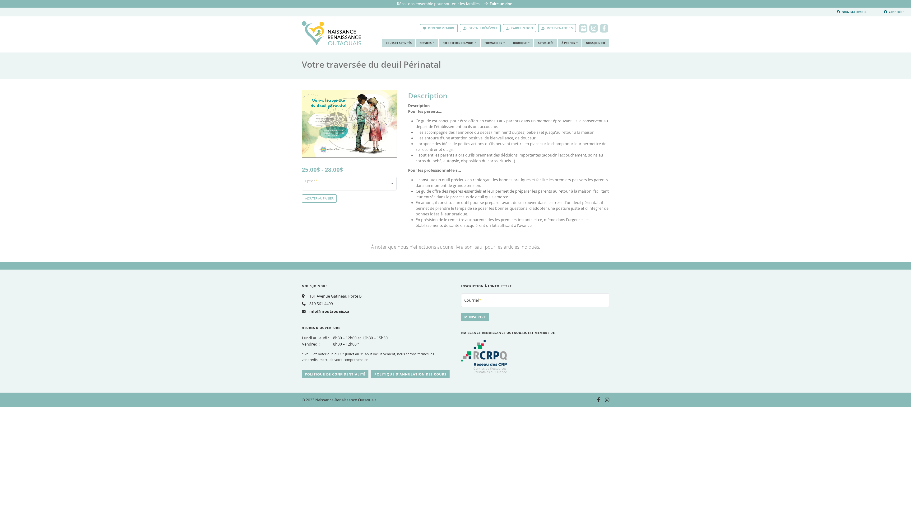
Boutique (520, 43)
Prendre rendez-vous (458, 43)
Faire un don (501, 3)
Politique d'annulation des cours (410, 374)
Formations (493, 43)
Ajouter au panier (319, 198)
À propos (569, 43)
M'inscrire (475, 317)
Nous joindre (595, 43)
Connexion (896, 12)
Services (426, 43)
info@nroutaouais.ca (329, 311)
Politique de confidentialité (335, 374)
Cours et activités (399, 43)
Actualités (545, 43)
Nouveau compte (854, 12)
